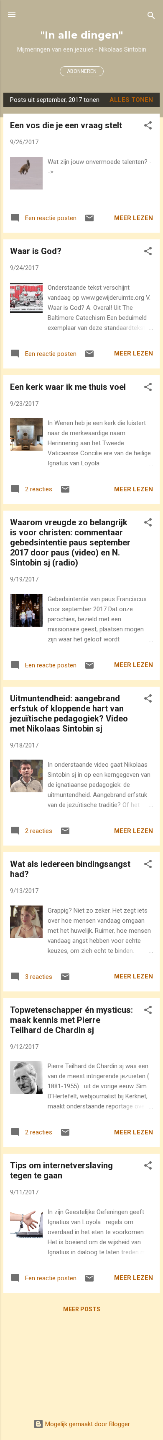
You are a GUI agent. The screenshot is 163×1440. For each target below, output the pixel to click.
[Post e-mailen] (89, 221)
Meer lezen (133, 218)
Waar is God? (35, 251)
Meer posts (81, 1309)
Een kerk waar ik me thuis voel (68, 387)
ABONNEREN (82, 71)
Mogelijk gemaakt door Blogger (86, 1424)
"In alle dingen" (82, 35)
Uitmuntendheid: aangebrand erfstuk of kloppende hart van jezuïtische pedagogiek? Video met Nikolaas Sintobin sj (69, 713)
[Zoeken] (151, 17)
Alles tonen (131, 100)
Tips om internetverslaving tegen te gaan (61, 1170)
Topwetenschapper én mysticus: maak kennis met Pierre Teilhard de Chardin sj (71, 1020)
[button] (148, 126)
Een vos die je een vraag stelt (66, 125)
